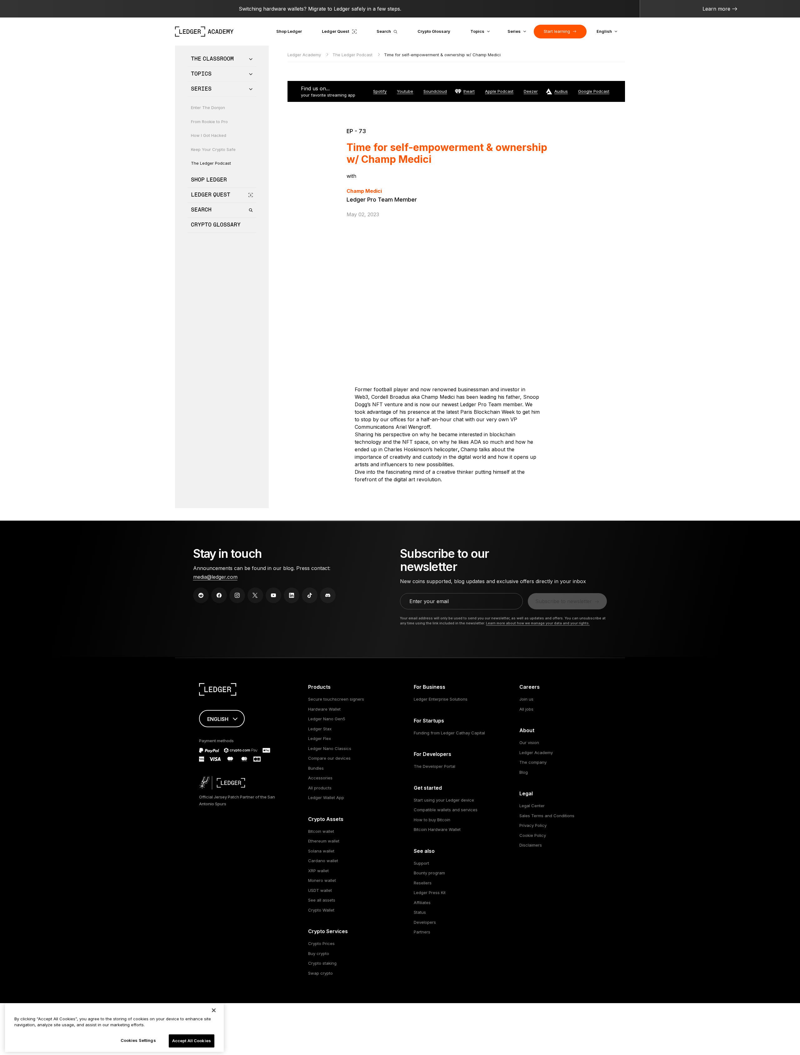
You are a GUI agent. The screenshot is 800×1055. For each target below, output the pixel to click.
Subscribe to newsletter (563, 601)
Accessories (320, 777)
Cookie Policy (532, 835)
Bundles (316, 768)
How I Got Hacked (208, 135)
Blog (523, 772)
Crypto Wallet (321, 910)
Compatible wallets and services (446, 809)
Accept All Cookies (191, 1040)
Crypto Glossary (434, 31)
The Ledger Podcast (211, 163)
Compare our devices (329, 758)
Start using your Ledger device (444, 800)
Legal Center (532, 805)
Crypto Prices (321, 943)
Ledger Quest (335, 31)
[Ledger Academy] (204, 32)
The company (533, 762)
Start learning (557, 31)
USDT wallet (320, 890)
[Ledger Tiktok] (310, 595)
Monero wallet (322, 880)
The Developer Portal (434, 766)
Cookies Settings (138, 1040)
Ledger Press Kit (430, 892)
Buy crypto (318, 953)
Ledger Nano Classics (329, 748)
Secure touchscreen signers (336, 699)
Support (421, 863)
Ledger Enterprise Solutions (441, 699)
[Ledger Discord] (328, 595)
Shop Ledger (289, 31)
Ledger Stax (320, 728)
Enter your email (429, 601)
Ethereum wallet (323, 840)
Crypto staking (322, 963)
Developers (425, 922)
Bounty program (429, 872)
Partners (422, 931)
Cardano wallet (323, 860)
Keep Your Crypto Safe (213, 149)
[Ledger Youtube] (273, 595)
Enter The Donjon (208, 107)
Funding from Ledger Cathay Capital (449, 732)
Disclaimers (530, 845)
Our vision (529, 742)
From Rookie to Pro (209, 121)
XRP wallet (318, 870)
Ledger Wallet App (326, 797)
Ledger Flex (319, 738)
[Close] (214, 1010)
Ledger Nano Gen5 (326, 718)
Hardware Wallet (324, 709)
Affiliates (422, 902)
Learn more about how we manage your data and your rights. (538, 623)
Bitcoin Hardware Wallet (437, 829)
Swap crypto (320, 973)
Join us (526, 699)
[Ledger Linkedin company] (291, 595)
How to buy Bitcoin (432, 819)
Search (384, 31)
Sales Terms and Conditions (546, 815)
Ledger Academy (305, 54)
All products (320, 787)
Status (420, 912)
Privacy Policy (533, 825)
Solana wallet (321, 850)
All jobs (526, 709)
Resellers (423, 882)
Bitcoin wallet (321, 831)
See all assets (321, 900)
